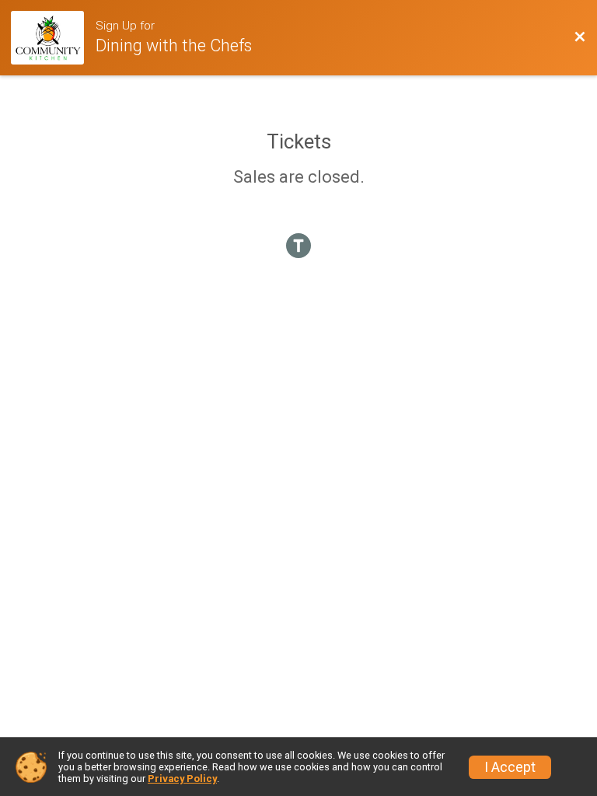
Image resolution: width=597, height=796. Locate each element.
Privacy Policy (182, 778)
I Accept (510, 767)
